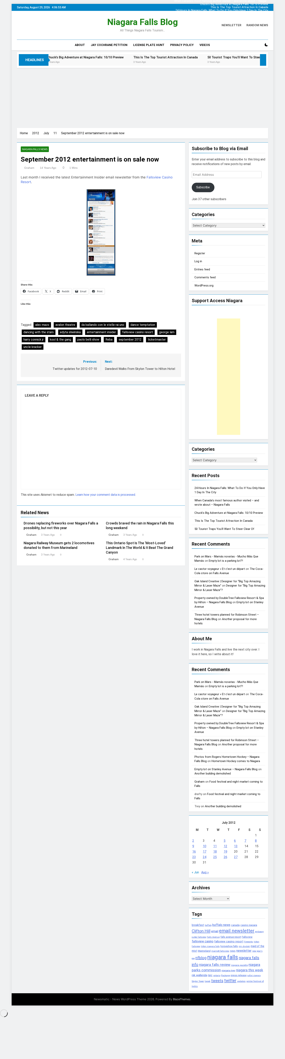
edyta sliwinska (70, 332)
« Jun (195, 872)
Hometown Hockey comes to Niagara (236, 761)
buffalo (208, 925)
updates (241, 981)
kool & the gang (60, 339)
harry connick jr (33, 339)
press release (239, 975)
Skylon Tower (198, 981)
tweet (207, 981)
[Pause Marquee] (263, 60)
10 (204, 846)
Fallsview (247, 936)
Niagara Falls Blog (142, 22)
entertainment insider (101, 332)
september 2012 (130, 339)
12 (225, 846)
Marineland (204, 950)
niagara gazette (239, 965)
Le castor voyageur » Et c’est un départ (219, 569)
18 (215, 851)
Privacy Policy (182, 45)
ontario (216, 975)
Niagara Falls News (35, 149)
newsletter (243, 951)
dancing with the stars (38, 332)
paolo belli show (88, 339)
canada (235, 925)
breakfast (198, 925)
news (233, 951)
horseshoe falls (229, 946)
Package (225, 975)
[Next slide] (266, 6)
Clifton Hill (201, 930)
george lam (166, 332)
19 (225, 851)
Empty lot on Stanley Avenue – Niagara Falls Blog (225, 769)
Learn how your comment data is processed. (105, 495)
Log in (198, 261)
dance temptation (142, 325)
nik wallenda (199, 975)
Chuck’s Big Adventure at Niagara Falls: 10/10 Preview (234, 4)
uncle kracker (32, 347)
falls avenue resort (230, 936)
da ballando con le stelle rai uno (102, 325)
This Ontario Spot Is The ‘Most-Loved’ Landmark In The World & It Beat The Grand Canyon (139, 547)
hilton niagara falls (210, 946)
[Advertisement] (142, 97)
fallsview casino (202, 941)
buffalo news (221, 925)
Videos (205, 45)
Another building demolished (212, 773)
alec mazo (42, 325)
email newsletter (236, 931)
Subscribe (203, 187)
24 (204, 857)
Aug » (205, 872)
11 (215, 846)
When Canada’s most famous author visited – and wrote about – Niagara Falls (221, 13)
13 (236, 846)
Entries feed (202, 269)
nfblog (200, 957)
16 (194, 851)
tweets (217, 980)
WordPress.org (203, 285)
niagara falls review (214, 965)
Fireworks (248, 941)
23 (194, 857)
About (80, 45)
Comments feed (205, 277)
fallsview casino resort (137, 332)
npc (210, 975)
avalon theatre (65, 325)
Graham (29, 167)
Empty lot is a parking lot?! (226, 560)
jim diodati (244, 946)
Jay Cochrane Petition (109, 45)
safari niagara (254, 975)
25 (215, 857)
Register (199, 253)
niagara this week (249, 970)
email (214, 931)
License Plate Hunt (148, 45)
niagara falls (222, 957)
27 (236, 857)
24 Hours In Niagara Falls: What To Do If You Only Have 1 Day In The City (221, 10)
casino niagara (248, 925)
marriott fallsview (220, 951)
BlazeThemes (181, 999)
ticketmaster (157, 339)
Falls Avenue (213, 937)
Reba (108, 339)
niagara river (228, 970)
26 (225, 857)
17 (204, 851)
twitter (230, 980)
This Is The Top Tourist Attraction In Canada (239, 7)
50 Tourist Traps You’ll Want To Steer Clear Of (205, 57)
